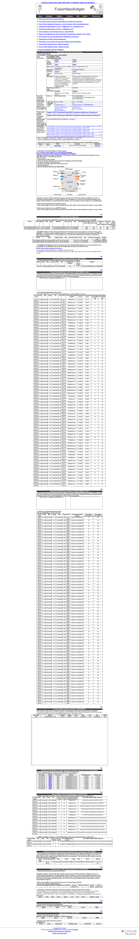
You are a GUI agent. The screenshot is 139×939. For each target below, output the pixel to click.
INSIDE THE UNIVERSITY (87, 2)
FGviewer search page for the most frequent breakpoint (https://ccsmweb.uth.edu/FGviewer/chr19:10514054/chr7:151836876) (56, 153)
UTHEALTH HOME (47, 2)
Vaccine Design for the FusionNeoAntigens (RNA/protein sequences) (59, 36)
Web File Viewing (52, 931)
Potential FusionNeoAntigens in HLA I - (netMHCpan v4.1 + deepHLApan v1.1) (61, 26)
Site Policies (63, 933)
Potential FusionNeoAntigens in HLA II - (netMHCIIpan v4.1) (56, 29)
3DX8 (50, 787)
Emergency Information (64, 931)
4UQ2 (50, 782)
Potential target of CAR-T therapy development (52, 39)
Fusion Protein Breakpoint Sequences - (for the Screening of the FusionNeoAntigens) (64, 24)
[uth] (129, 932)
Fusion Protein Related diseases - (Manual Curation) (54, 46)
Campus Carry (56, 933)
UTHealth (75, 929)
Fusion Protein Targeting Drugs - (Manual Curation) (54, 44)
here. (100, 201)
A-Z (71, 2)
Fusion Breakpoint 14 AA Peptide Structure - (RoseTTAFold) (56, 31)
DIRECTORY (66, 2)
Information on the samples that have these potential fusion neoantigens (60, 41)
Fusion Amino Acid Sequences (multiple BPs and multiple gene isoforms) (60, 21)
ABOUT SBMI (57, 2)
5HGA (50, 784)
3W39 (50, 779)
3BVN (50, 776)
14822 (59, 58)
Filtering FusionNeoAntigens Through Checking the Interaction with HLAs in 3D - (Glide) (64, 34)
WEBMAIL (76, 2)
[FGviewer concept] (70, 195)
